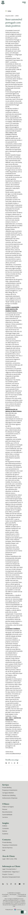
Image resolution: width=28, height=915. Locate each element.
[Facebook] (12, 884)
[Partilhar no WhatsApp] (14, 763)
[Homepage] (3, 3)
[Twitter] (7, 884)
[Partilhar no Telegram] (17, 763)
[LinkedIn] (3, 884)
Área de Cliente (8, 856)
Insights (5, 823)
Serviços (5, 784)
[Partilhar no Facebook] (9, 763)
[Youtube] (20, 884)
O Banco (5, 804)
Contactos (6, 839)
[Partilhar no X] (11, 763)
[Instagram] (16, 884)
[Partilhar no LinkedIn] (6, 763)
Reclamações (13, 894)
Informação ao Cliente (11, 866)
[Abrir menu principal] (24, 3)
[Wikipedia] (24, 884)
